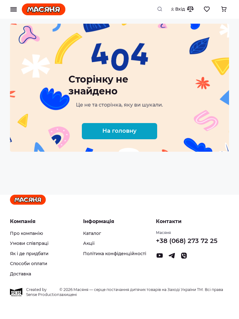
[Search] (161, 9)
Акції (89, 243)
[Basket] (223, 9)
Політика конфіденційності (114, 253)
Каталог (92, 233)
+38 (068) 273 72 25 (187, 241)
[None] (184, 257)
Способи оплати (28, 263)
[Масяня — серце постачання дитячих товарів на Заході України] (43, 9)
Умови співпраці (29, 243)
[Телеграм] (172, 257)
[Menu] (13, 9)
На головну (119, 130)
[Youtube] (159, 257)
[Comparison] (190, 9)
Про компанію (26, 233)
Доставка (20, 274)
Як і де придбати (29, 253)
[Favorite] (207, 9)
